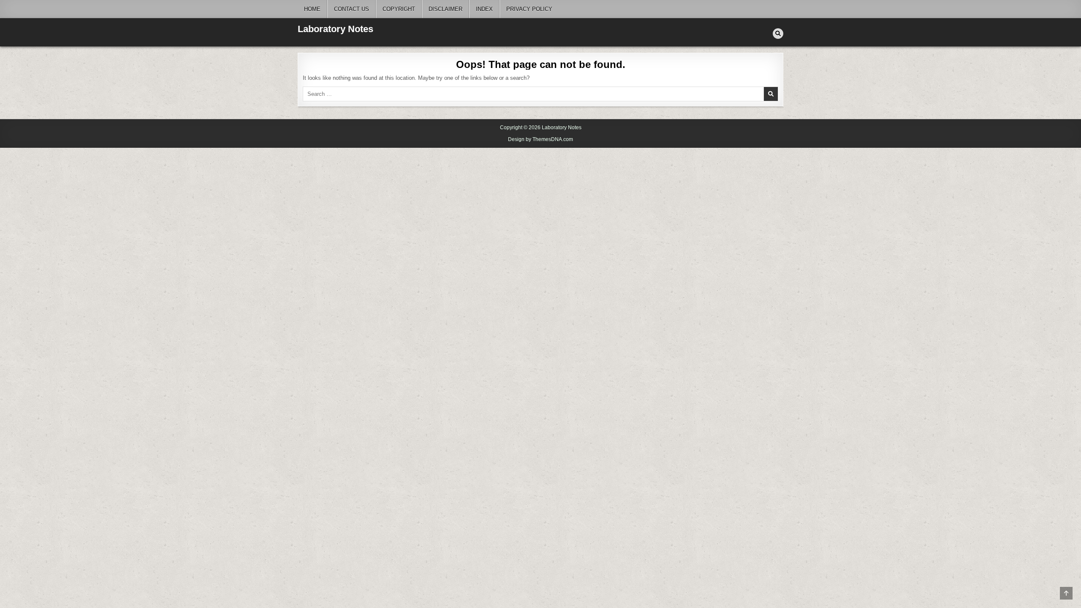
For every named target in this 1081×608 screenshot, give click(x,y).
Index (484, 9)
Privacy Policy (529, 9)
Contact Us (351, 9)
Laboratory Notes (335, 29)
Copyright (399, 9)
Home (312, 9)
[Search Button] (778, 33)
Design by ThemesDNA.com (540, 139)
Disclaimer (445, 9)
